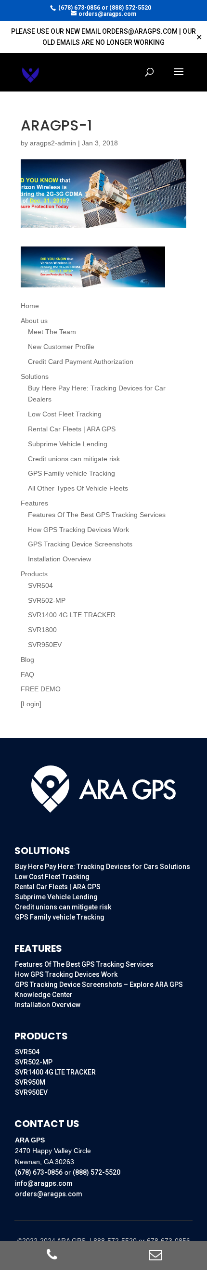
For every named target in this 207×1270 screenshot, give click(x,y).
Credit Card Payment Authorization (80, 361)
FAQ (27, 674)
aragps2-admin (53, 143)
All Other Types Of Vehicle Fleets (78, 488)
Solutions (35, 376)
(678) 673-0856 (79, 7)
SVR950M (30, 1082)
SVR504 (40, 585)
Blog (27, 659)
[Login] (31, 704)
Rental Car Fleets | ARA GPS (72, 429)
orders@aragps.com (48, 1194)
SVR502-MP (46, 600)
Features (34, 503)
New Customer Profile (61, 346)
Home (30, 306)
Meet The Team (52, 332)
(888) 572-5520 (130, 7)
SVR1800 (42, 630)
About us (34, 320)
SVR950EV (45, 644)
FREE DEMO (41, 689)
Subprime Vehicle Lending (67, 444)
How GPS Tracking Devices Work (78, 529)
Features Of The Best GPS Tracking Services (97, 514)
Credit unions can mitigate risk (74, 459)
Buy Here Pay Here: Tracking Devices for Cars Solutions (102, 866)
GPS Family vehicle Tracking (71, 473)
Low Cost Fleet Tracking (65, 414)
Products (34, 574)
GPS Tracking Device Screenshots (80, 544)
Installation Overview (59, 559)
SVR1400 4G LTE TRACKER (72, 615)
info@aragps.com (44, 1183)
